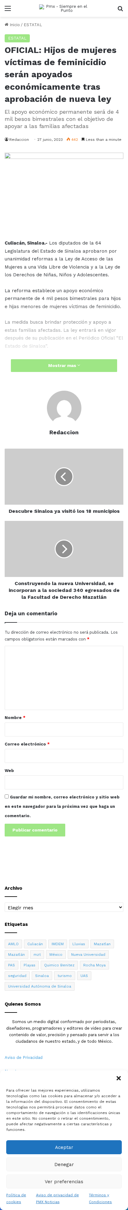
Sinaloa (42, 976)
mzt (37, 954)
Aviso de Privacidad (24, 1057)
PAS (11, 965)
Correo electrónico (27, 744)
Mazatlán (16, 954)
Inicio (14, 24)
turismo (64, 976)
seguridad (17, 976)
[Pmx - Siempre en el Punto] (64, 8)
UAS (84, 976)
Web (9, 770)
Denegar (64, 1164)
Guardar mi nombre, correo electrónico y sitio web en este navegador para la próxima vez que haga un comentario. (62, 806)
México (55, 954)
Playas (29, 965)
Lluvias (78, 944)
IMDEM (58, 944)
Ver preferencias (64, 1181)
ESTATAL (33, 24)
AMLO (13, 944)
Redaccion (19, 139)
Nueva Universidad (88, 954)
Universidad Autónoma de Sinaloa (39, 986)
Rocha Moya (94, 965)
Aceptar (64, 1147)
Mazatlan (102, 944)
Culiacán (35, 944)
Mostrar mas (62, 365)
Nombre (15, 717)
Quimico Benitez (59, 965)
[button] (119, 1078)
